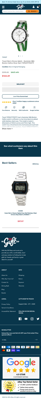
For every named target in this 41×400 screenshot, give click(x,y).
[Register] (36, 340)
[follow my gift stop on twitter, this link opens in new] (38, 320)
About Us (4, 275)
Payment (21, 282)
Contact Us (5, 282)
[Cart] (38, 7)
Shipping (21, 275)
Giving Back (5, 286)
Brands (4, 293)
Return (21, 279)
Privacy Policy (6, 304)
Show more (6, 129)
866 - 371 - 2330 (29, 304)
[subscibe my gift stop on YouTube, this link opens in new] (26, 320)
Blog (3, 289)
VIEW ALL (35, 164)
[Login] (33, 7)
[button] (20, 89)
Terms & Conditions (8, 308)
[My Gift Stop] (10, 238)
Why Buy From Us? (8, 279)
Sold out (20, 84)
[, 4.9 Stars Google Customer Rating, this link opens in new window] (21, 368)
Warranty (21, 286)
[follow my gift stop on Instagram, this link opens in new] (32, 320)
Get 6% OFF (19, 333)
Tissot (4, 57)
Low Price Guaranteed (20, 96)
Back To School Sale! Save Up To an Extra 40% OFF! (19, 2)
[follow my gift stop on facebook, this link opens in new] (20, 320)
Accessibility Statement (9, 311)
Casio (20, 211)
